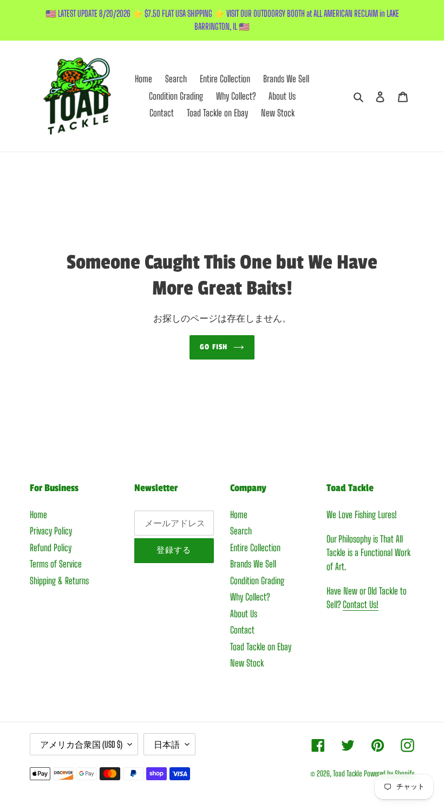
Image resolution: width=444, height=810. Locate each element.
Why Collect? (250, 597)
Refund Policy (50, 547)
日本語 (167, 744)
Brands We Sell (253, 564)
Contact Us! (360, 604)
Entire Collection (255, 547)
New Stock (247, 663)
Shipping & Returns (59, 580)
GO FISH (213, 346)
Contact (242, 630)
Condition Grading (257, 580)
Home (38, 514)
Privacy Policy (51, 531)
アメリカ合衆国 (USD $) (81, 744)
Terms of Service (56, 564)
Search (241, 531)
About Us (243, 613)
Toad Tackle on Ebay (260, 646)
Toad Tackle (347, 773)
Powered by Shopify (389, 773)
